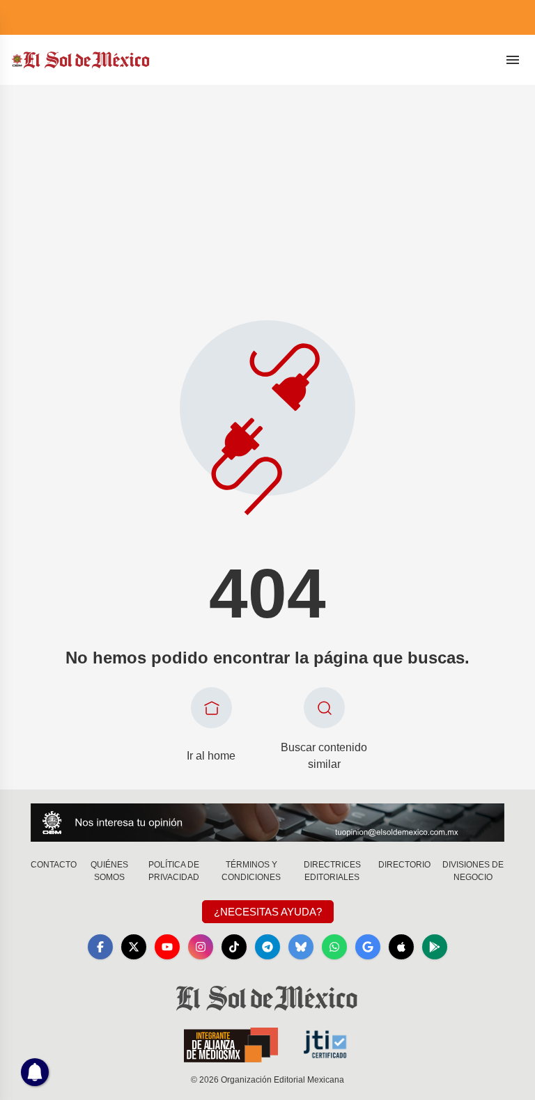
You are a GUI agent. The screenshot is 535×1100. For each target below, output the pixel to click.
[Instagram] (200, 946)
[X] (133, 946)
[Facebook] (100, 946)
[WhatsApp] (334, 946)
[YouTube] (167, 946)
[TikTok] (234, 946)
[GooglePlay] (434, 946)
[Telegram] (267, 946)
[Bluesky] (300, 946)
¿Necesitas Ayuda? (268, 912)
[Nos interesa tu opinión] (267, 822)
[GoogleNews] (367, 946)
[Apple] (401, 946)
